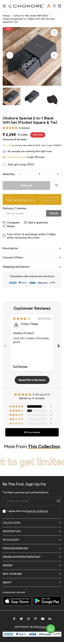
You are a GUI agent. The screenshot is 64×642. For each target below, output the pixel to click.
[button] (5, 6)
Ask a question (38, 222)
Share (11, 226)
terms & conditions (37, 511)
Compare (13, 222)
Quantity (9, 174)
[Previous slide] (5, 346)
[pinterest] (35, 618)
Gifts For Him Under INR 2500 (31, 15)
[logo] (29, 6)
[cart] (59, 6)
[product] (54, 32)
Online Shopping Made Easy (22, 556)
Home (6, 15)
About (7, 582)
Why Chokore (12, 573)
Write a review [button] (32, 432)
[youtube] (42, 618)
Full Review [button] (20, 366)
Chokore (44, 627)
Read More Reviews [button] (32, 380)
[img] (21, 318)
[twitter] (21, 618)
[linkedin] (49, 618)
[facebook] (14, 618)
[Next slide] (58, 346)
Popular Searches (15, 548)
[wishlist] (54, 6)
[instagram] (28, 618)
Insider (7, 565)
